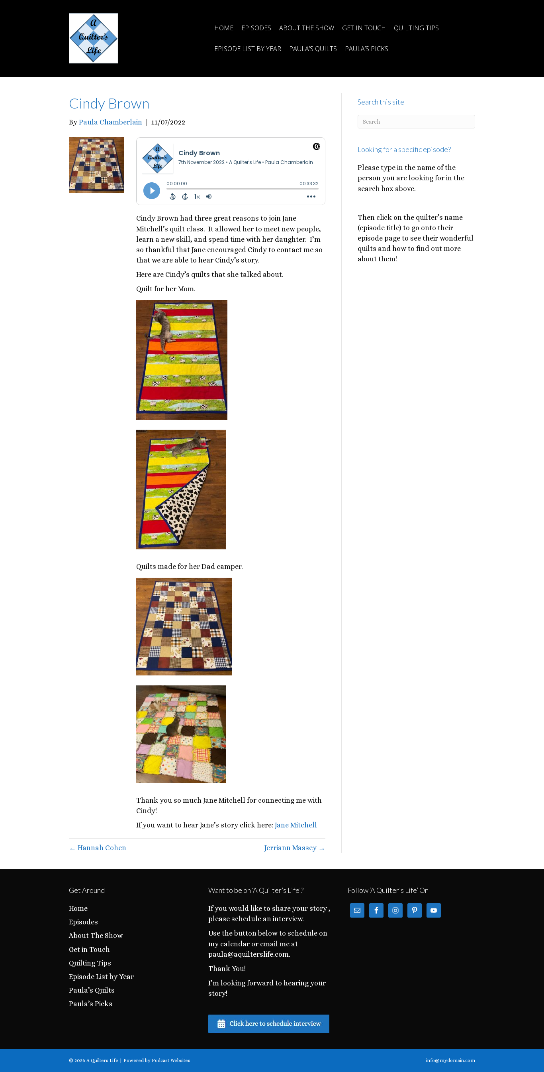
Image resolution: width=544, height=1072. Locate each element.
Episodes (256, 28)
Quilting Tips (416, 28)
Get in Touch (364, 28)
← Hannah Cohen (97, 848)
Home (223, 28)
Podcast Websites (171, 1060)
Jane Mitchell (296, 825)
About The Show (306, 28)
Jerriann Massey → (294, 848)
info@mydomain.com (450, 1060)
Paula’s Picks (366, 48)
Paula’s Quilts (313, 48)
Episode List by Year (247, 48)
